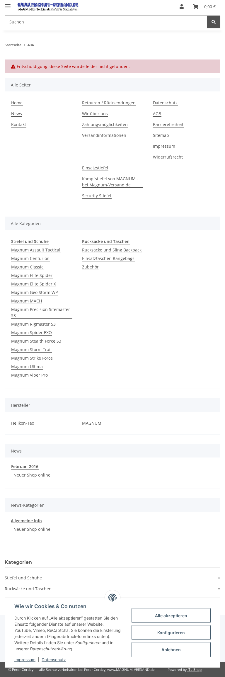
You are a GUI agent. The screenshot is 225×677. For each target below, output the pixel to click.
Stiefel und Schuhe (23, 578)
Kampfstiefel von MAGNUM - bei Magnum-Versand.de (110, 182)
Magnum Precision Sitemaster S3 (40, 312)
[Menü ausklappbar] (8, 3)
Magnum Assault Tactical (35, 250)
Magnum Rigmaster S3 (33, 324)
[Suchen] (213, 22)
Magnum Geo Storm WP (34, 292)
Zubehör (90, 267)
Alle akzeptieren (171, 615)
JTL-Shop (195, 669)
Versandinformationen (104, 135)
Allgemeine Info (26, 520)
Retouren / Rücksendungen (109, 103)
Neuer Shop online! (32, 475)
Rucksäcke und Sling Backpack (112, 250)
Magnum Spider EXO (31, 332)
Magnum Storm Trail (31, 349)
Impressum (24, 659)
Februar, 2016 (24, 466)
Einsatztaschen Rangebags (108, 258)
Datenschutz (54, 659)
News (16, 113)
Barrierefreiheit (168, 124)
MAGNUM (91, 423)
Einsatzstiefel (95, 168)
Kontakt (18, 124)
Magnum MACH (26, 301)
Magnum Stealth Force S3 (36, 341)
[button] (181, 6)
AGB (157, 113)
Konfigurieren (171, 632)
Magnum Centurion (30, 258)
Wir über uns (95, 113)
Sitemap (161, 135)
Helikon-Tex (22, 423)
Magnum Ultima (27, 366)
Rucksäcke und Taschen (28, 588)
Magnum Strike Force (32, 358)
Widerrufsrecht (168, 157)
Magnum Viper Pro (29, 375)
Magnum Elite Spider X (33, 284)
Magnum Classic (27, 267)
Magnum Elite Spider (31, 275)
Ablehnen (171, 649)
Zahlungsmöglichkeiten (105, 124)
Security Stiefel (96, 195)
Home (17, 103)
